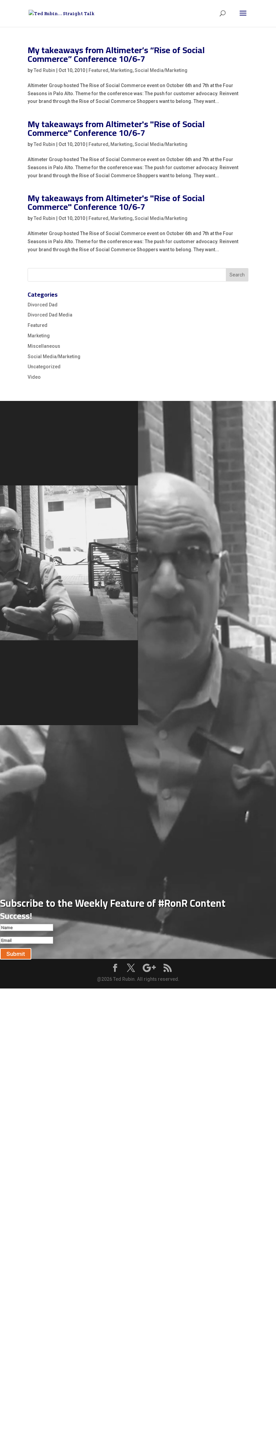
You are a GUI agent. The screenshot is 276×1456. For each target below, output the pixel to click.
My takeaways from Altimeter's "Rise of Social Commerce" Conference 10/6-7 (116, 128)
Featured (98, 70)
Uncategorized (44, 366)
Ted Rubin (44, 70)
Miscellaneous (44, 346)
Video (34, 377)
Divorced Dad (43, 304)
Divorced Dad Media (50, 315)
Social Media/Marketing (161, 70)
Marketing (121, 70)
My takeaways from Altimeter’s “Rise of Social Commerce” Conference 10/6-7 (116, 54)
